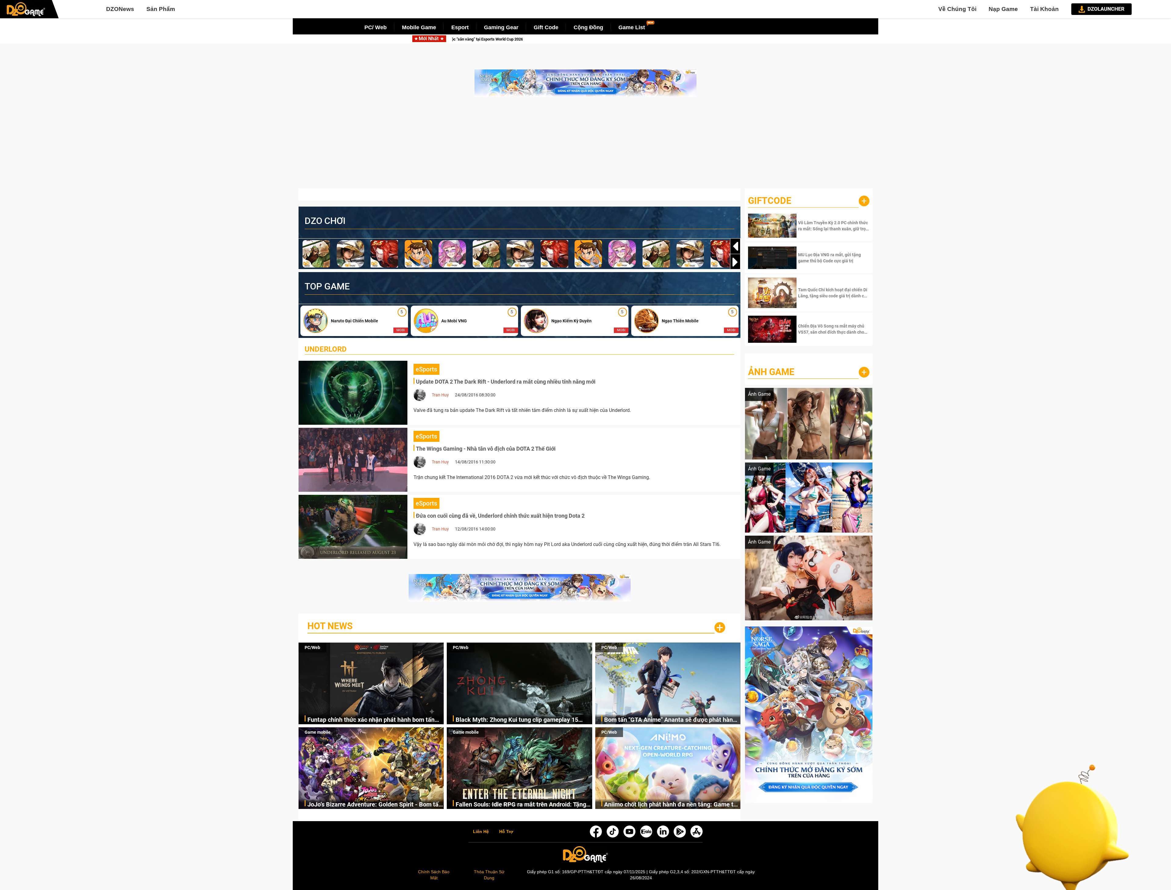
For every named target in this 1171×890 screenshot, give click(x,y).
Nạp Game (1003, 9)
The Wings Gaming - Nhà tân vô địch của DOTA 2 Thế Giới (486, 448)
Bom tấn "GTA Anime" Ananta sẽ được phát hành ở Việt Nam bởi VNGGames (670, 720)
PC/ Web (375, 27)
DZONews (120, 9)
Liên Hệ (481, 832)
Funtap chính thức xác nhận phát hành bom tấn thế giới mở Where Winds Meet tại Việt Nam (371, 720)
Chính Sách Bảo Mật (433, 874)
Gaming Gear (501, 27)
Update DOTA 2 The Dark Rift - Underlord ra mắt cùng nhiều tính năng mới (506, 381)
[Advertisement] (585, 145)
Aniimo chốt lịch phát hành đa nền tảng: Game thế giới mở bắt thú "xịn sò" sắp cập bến (672, 805)
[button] (735, 262)
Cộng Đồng (588, 27)
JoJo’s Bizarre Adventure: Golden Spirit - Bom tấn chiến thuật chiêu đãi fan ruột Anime (374, 805)
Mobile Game (419, 27)
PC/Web (312, 647)
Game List (631, 27)
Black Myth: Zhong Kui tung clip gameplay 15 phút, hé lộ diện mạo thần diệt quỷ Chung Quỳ (585, 39)
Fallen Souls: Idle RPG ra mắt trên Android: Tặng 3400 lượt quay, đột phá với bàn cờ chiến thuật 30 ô (522, 805)
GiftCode (769, 200)
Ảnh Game (771, 372)
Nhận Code (832, 225)
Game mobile (318, 732)
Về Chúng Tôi (957, 9)
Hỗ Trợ (506, 832)
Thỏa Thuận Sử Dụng (489, 874)
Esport (460, 27)
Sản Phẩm (160, 9)
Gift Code (546, 27)
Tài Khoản (1044, 9)
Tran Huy (440, 394)
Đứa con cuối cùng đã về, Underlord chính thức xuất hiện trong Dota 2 (500, 515)
